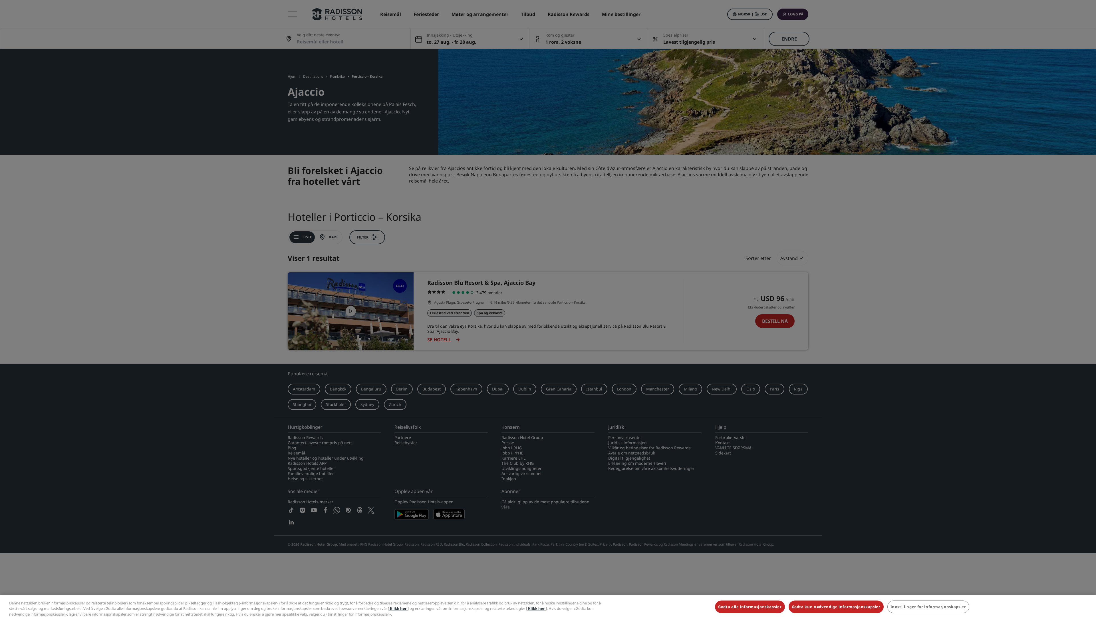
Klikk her (398, 605)
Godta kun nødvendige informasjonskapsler (836, 603)
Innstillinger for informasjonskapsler (928, 603)
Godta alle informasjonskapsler (750, 603)
